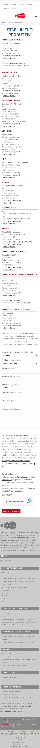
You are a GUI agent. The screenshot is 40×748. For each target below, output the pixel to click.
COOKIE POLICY (18, 744)
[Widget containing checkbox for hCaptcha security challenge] (18, 502)
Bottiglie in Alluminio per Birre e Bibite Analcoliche (18, 697)
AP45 (3, 602)
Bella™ (4, 616)
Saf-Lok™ (5, 639)
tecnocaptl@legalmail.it (13, 300)
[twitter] (6, 561)
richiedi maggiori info (13, 56)
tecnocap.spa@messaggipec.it (15, 63)
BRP (3, 576)
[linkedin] (1, 561)
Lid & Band (5, 590)
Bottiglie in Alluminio (8, 694)
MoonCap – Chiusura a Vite (10, 677)
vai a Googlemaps (9, 58)
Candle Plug (6, 662)
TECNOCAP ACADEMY (18, 737)
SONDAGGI (19, 740)
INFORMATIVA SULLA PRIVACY (19, 746)
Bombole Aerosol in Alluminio (11, 691)
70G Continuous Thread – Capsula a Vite (14, 587)
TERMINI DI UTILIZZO (19, 742)
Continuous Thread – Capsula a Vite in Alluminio (17, 581)
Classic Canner (6, 584)
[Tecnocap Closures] (20, 16)
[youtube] (10, 561)
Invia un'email (26, 706)
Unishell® (5, 593)
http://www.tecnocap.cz (16, 93)
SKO (3, 599)
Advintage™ (6, 680)
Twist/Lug (5, 573)
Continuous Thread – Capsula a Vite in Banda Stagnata (19, 578)
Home (3, 22)
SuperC (4, 596)
